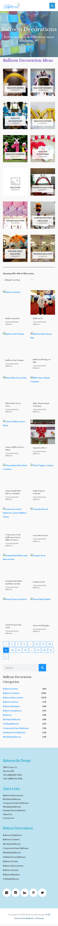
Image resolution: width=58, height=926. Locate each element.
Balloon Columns (11, 693)
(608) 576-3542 (15, 778)
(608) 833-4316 (14, 775)
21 (19, 650)
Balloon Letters (10, 702)
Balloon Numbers (11, 706)
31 (51, 650)
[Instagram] (16, 892)
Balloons (7, 715)
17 (43, 644)
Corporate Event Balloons (16, 728)
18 (49, 644)
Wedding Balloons (12, 736)
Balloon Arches (10, 688)
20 (12, 650)
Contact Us (8, 818)
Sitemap (40, 918)
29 (38, 650)
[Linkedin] (25, 892)
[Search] (42, 667)
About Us (7, 814)
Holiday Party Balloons (14, 732)
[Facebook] (7, 892)
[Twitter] (43, 892)
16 (37, 644)
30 (44, 650)
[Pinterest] (34, 892)
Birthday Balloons (12, 719)
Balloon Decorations (13, 697)
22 (25, 650)
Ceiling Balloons (11, 723)
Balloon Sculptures (12, 710)
